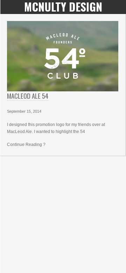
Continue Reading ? (26, 144)
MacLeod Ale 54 (27, 95)
